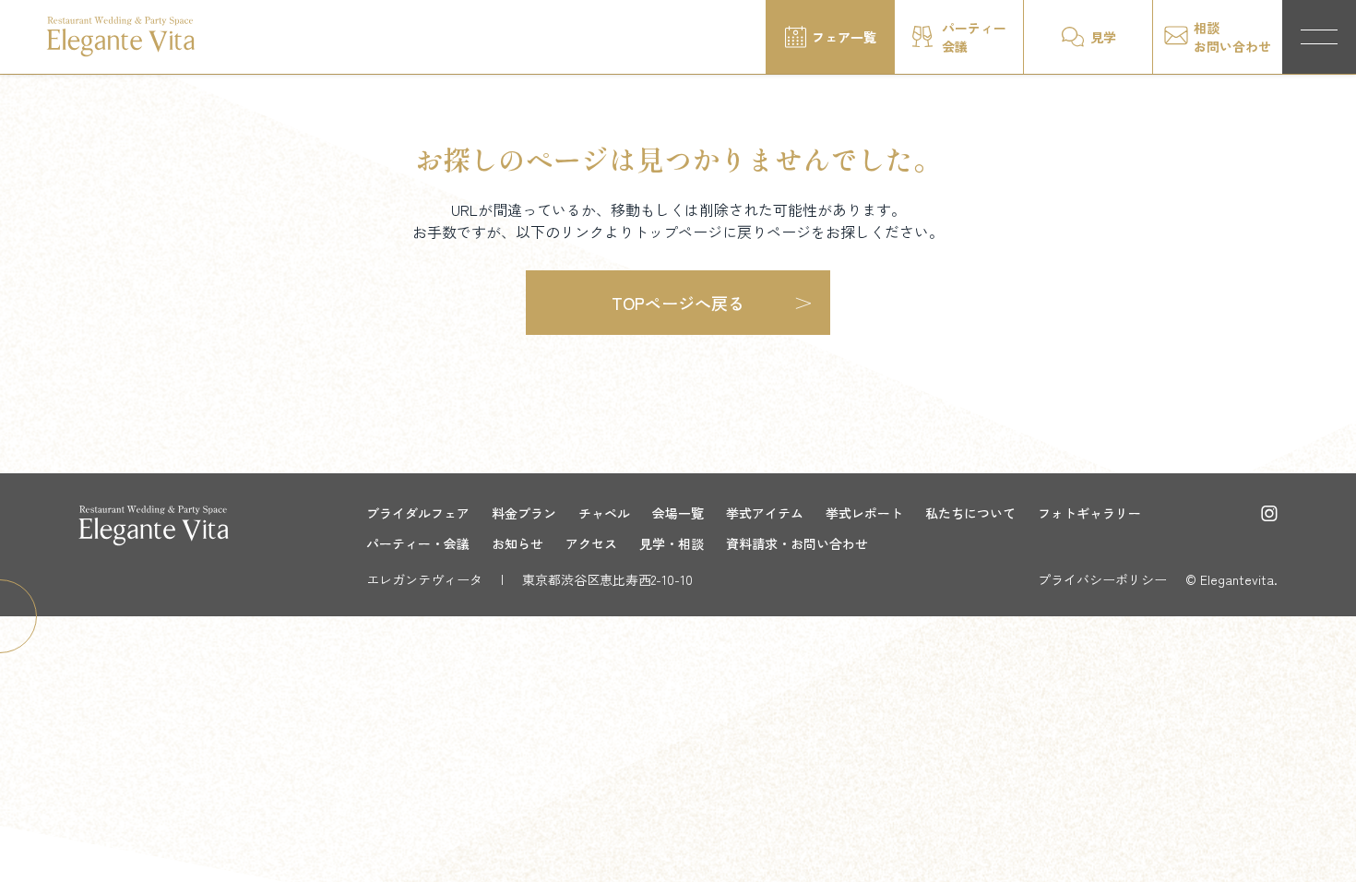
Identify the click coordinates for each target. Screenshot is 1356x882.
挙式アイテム (764, 513)
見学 (1103, 37)
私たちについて (970, 513)
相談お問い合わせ (1232, 36)
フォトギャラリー (1089, 513)
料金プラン (524, 513)
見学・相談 (671, 543)
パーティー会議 (974, 36)
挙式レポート (864, 513)
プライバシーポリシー (1102, 579)
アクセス (591, 543)
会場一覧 (678, 513)
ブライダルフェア (418, 513)
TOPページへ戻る (678, 303)
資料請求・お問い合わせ (797, 543)
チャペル (604, 513)
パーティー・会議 (418, 543)
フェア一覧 (844, 37)
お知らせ (517, 543)
